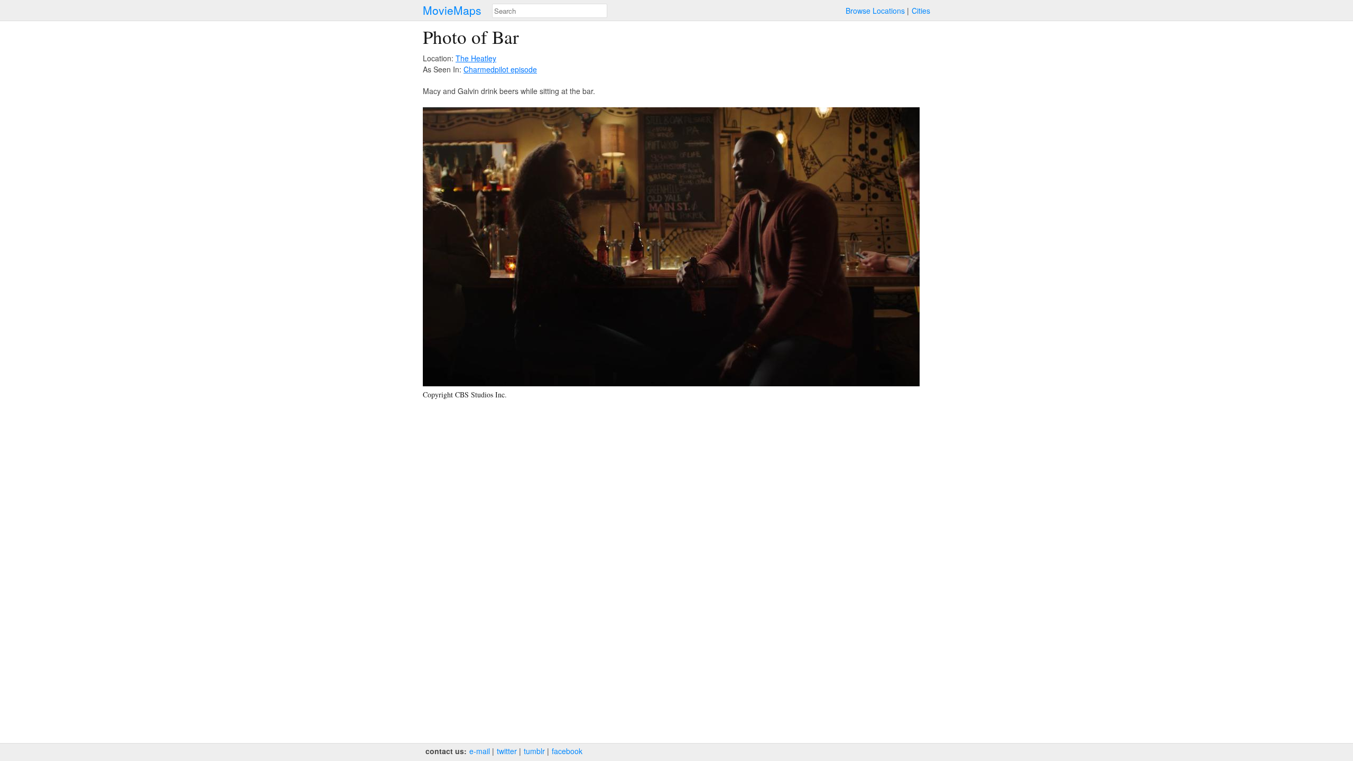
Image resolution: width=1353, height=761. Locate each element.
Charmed (479, 69)
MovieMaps (452, 10)
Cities (921, 10)
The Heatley (476, 58)
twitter (507, 751)
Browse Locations (875, 10)
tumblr (534, 751)
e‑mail (479, 751)
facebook (567, 751)
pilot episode (516, 69)
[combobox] (549, 11)
